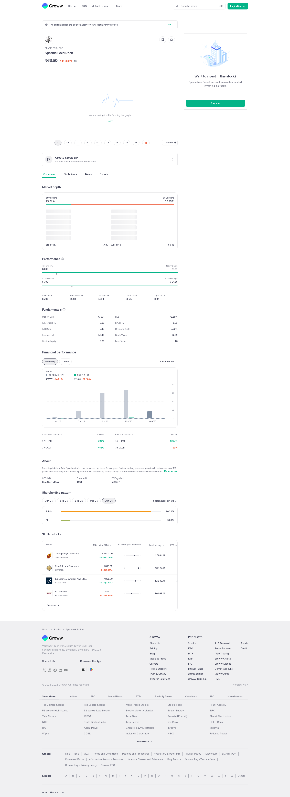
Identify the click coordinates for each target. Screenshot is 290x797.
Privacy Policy (193, 753)
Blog (152, 653)
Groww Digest (223, 663)
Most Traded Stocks (137, 705)
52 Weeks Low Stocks (97, 710)
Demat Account (224, 669)
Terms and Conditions (105, 753)
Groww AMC (222, 674)
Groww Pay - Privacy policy (81, 765)
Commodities (195, 674)
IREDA (87, 716)
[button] (62, 259)
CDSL (87, 733)
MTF (190, 653)
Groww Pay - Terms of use (200, 759)
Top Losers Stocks (94, 705)
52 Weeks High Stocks (55, 710)
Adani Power (91, 728)
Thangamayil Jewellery (67, 553)
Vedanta (214, 728)
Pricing (153, 648)
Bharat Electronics (220, 716)
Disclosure (211, 753)
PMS (217, 679)
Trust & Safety (157, 674)
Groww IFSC (108, 765)
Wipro (45, 733)
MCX (86, 753)
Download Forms (74, 759)
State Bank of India (95, 722)
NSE (67, 753)
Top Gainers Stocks (53, 705)
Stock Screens (223, 648)
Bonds (244, 643)
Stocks (192, 643)
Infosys (172, 728)
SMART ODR (229, 753)
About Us (154, 643)
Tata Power (132, 722)
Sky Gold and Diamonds (67, 566)
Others (241, 775)
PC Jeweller (61, 591)
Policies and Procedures (135, 753)
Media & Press (157, 658)
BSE (76, 753)
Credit (244, 648)
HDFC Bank (216, 722)
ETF (190, 658)
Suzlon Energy (176, 710)
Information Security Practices (106, 759)
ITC (44, 728)
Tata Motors (49, 716)
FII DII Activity (217, 705)
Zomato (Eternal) (177, 716)
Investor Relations (159, 679)
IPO (190, 663)
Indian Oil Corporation (138, 733)
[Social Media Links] (44, 670)
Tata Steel (131, 716)
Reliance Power (218, 733)
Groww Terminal (197, 679)
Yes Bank (173, 722)
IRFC (212, 710)
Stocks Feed (175, 705)
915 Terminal (222, 643)
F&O (190, 648)
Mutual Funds (195, 669)
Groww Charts (223, 658)
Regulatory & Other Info (167, 753)
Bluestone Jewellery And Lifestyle (71, 578)
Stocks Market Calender (139, 710)
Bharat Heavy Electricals (140, 728)
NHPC (45, 722)
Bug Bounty (174, 759)
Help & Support (158, 669)
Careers (153, 663)
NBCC (171, 733)
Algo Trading (222, 653)
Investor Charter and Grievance (145, 759)
